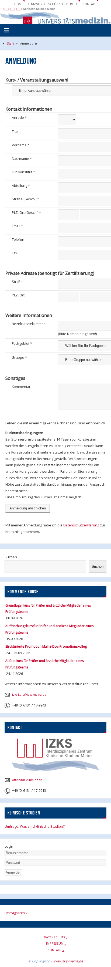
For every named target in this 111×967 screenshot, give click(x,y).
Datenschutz (54, 937)
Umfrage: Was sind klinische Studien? (35, 826)
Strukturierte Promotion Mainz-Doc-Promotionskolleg (46, 646)
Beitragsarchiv (16, 913)
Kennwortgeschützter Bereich (52, 4)
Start (10, 43)
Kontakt (90, 4)
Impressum (55, 943)
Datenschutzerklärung (81, 525)
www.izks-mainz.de (68, 961)
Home (18, 4)
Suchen (11, 557)
